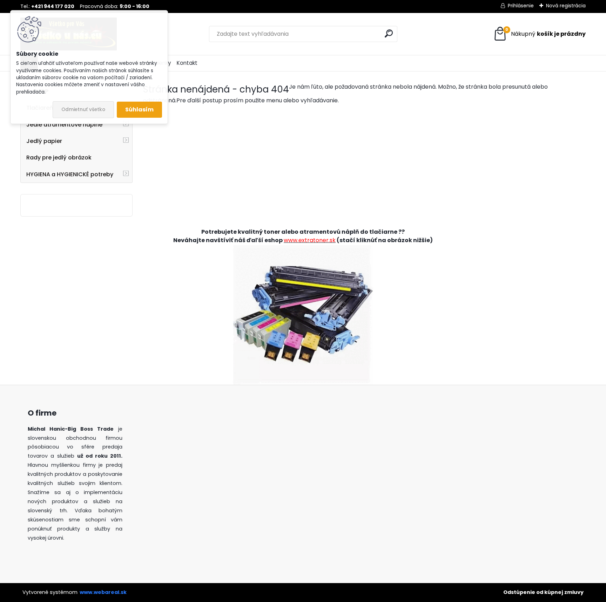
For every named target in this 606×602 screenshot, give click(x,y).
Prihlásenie (521, 5)
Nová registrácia (566, 5)
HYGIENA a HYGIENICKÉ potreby (69, 174)
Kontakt (187, 63)
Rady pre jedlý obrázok (59, 157)
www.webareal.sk (103, 592)
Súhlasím (139, 109)
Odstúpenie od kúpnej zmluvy (543, 592)
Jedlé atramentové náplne (64, 125)
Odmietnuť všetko (83, 109)
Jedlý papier (44, 141)
